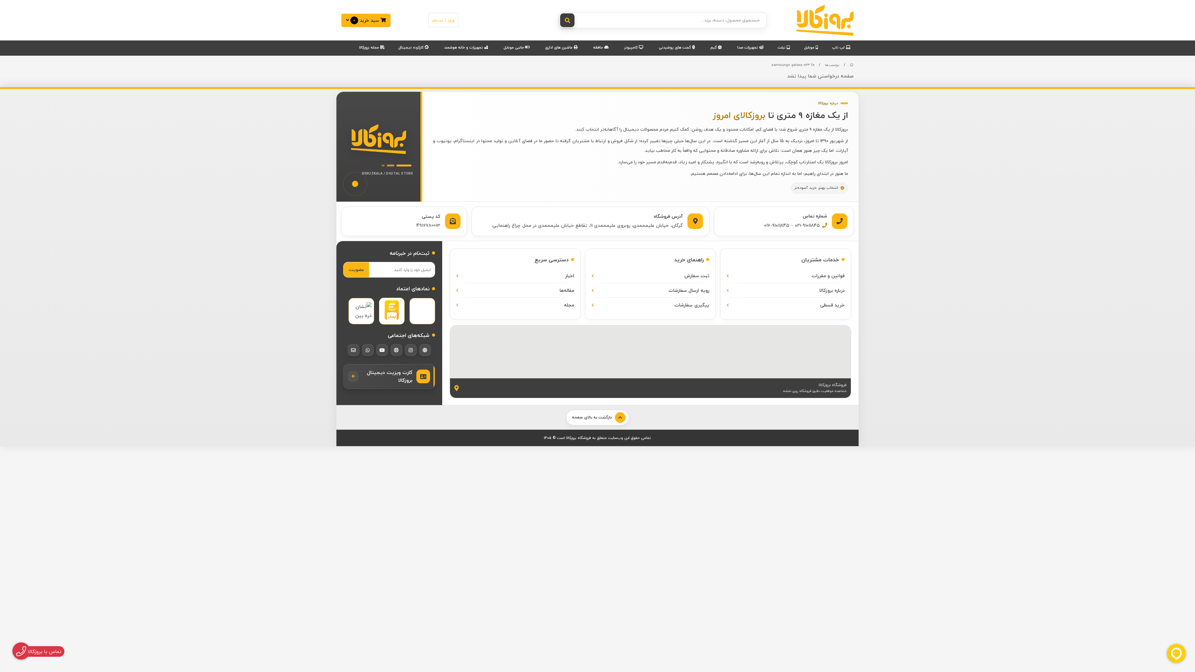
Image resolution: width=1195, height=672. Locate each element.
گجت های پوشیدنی (675, 47)
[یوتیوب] (382, 350)
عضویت (356, 269)
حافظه (598, 47)
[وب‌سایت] (425, 350)
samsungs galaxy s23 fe (792, 65)
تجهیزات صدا (748, 47)
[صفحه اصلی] (852, 65)
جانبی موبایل (514, 47)
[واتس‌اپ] (368, 350)
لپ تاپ (839, 47)
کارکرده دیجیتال (411, 47)
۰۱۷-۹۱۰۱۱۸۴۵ (776, 225)
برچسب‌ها (832, 65)
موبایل (810, 47)
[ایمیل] (353, 350)
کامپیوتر (631, 47)
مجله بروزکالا (369, 47)
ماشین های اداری (559, 47)
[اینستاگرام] (411, 350)
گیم (714, 47)
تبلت (782, 47)
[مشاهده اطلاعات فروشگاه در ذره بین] (361, 311)
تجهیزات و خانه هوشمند (464, 47)
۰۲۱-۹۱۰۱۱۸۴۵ (807, 225)
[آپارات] (396, 350)
